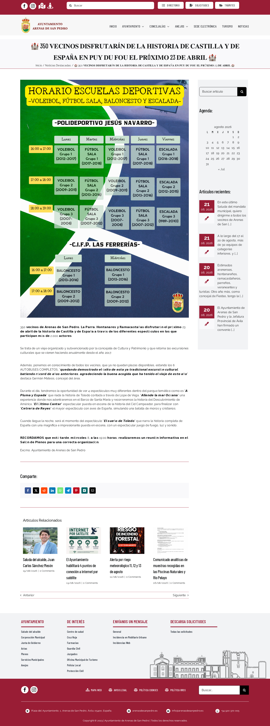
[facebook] (24, 6)
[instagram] (33, 6)
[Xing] (84, 490)
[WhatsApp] (60, 490)
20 (222, 153)
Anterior (28, 595)
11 (212, 148)
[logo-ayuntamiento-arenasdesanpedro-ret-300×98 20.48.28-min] (44, 18)
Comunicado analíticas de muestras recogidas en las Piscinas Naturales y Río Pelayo (170, 540)
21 (228, 153)
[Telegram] (68, 490)
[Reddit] (44, 490)
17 (207, 153)
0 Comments (47, 570)
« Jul (221, 169)
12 (217, 148)
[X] (36, 490)
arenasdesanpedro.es (144, 710)
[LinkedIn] (52, 490)
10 (207, 148)
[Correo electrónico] (93, 490)
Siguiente (179, 595)
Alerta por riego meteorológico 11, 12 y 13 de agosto (127, 540)
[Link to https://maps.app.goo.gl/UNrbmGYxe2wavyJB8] (42, 6)
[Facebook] (28, 490)
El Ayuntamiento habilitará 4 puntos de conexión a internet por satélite (83, 540)
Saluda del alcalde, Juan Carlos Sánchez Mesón (40, 540)
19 (217, 153)
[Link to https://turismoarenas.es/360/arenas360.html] (50, 6)
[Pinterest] (76, 490)
